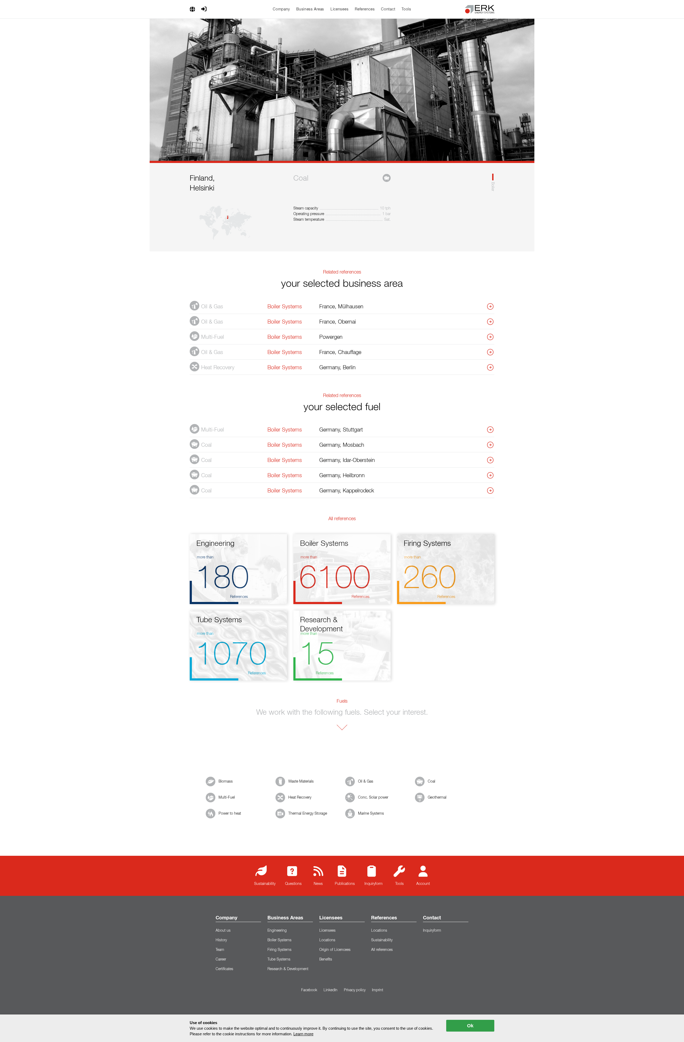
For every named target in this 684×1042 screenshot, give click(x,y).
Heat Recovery (299, 797)
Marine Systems (371, 813)
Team (220, 950)
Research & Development (287, 969)
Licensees (339, 9)
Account (423, 884)
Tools (406, 9)
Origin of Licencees (335, 950)
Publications (345, 884)
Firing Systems (279, 950)
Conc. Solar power (373, 797)
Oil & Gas (365, 781)
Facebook (309, 990)
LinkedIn (330, 990)
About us (223, 930)
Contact (388, 9)
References (365, 9)
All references (382, 950)
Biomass (226, 781)
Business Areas (310, 9)
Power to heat (230, 813)
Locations (327, 940)
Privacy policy (355, 990)
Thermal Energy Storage (307, 813)
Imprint (377, 990)
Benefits (325, 959)
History (221, 940)
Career (221, 959)
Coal (431, 781)
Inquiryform (373, 884)
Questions (293, 884)
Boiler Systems (279, 940)
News (318, 884)
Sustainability (264, 884)
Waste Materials (301, 781)
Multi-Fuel (227, 797)
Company (281, 9)
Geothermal (437, 797)
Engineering (277, 930)
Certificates (224, 969)
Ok (470, 1025)
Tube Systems (278, 959)
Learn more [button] (303, 1034)
